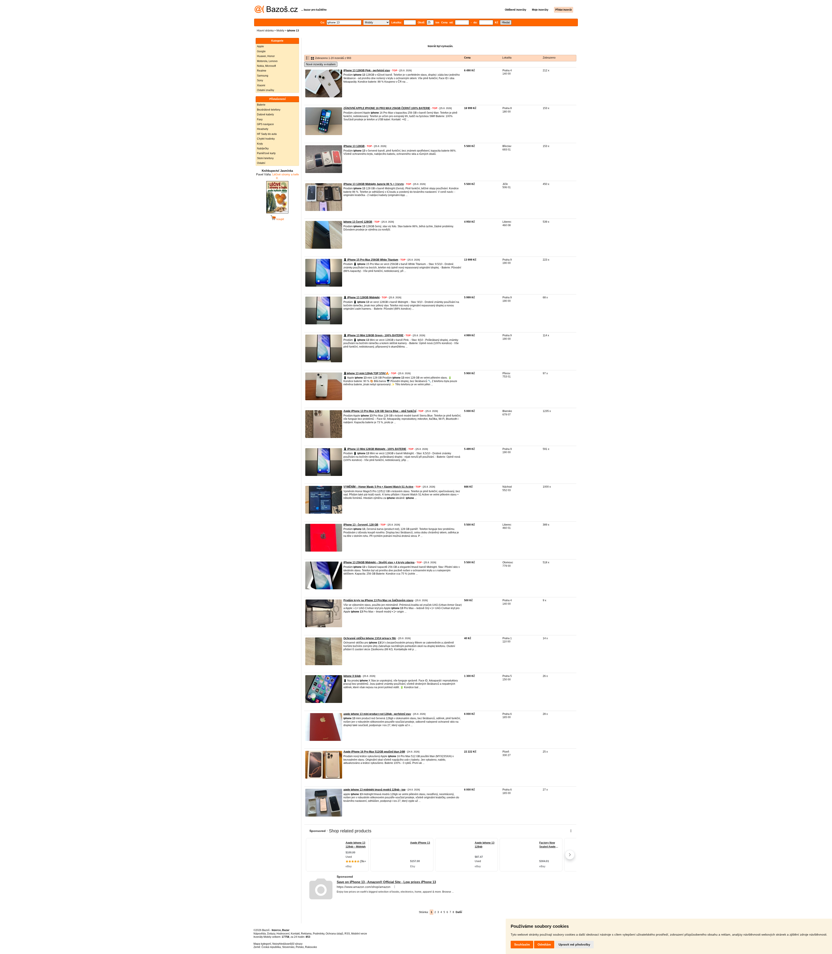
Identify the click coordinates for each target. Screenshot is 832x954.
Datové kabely (265, 114)
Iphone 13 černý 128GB (357, 221)
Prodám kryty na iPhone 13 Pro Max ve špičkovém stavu (378, 600)
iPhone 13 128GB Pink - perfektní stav (366, 70)
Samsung (262, 75)
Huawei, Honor (266, 56)
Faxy (260, 119)
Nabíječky (263, 148)
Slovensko (288, 947)
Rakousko (311, 947)
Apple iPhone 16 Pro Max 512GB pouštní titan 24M (374, 751)
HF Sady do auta (267, 134)
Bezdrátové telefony (268, 109)
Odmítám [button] (544, 944)
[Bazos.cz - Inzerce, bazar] (276, 12)
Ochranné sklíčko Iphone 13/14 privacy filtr (369, 638)
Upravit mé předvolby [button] (574, 944)
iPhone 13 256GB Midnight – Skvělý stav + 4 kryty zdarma (378, 562)
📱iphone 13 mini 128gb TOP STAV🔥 (366, 373)
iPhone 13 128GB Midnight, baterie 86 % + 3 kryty (373, 184)
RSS (347, 933)
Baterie (261, 104)
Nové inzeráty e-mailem (321, 64)
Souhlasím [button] (522, 944)
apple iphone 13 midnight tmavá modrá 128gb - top (374, 789)
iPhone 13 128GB (354, 146)
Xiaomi (261, 85)
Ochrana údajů (334, 933)
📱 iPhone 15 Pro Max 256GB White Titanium (370, 259)
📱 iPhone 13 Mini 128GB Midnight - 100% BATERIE (374, 449)
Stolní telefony (265, 158)
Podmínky (318, 933)
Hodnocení (282, 933)
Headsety (262, 129)
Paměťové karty (266, 153)
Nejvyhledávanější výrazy (287, 943)
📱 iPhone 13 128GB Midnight (361, 297)
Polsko (300, 947)
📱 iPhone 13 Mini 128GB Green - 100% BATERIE (373, 335)
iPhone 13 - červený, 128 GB (360, 524)
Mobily (280, 30)
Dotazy (271, 933)
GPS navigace (265, 124)
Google (261, 51)
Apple (260, 46)
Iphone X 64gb (352, 676)
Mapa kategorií (262, 943)
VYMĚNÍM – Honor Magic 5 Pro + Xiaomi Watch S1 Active (378, 486)
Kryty (260, 143)
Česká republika (271, 947)
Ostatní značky (265, 90)
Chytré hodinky (266, 138)
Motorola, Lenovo (267, 61)
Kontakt (295, 933)
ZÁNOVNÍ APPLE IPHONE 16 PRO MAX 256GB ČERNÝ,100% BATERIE (386, 108)
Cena (467, 57)
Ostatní (261, 163)
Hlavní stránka (265, 30)
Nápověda (260, 933)
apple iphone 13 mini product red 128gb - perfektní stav (377, 714)
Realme (261, 70)
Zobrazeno (549, 57)
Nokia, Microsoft (266, 65)
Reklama (306, 933)
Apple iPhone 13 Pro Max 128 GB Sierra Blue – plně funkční (379, 411)
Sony (260, 80)
